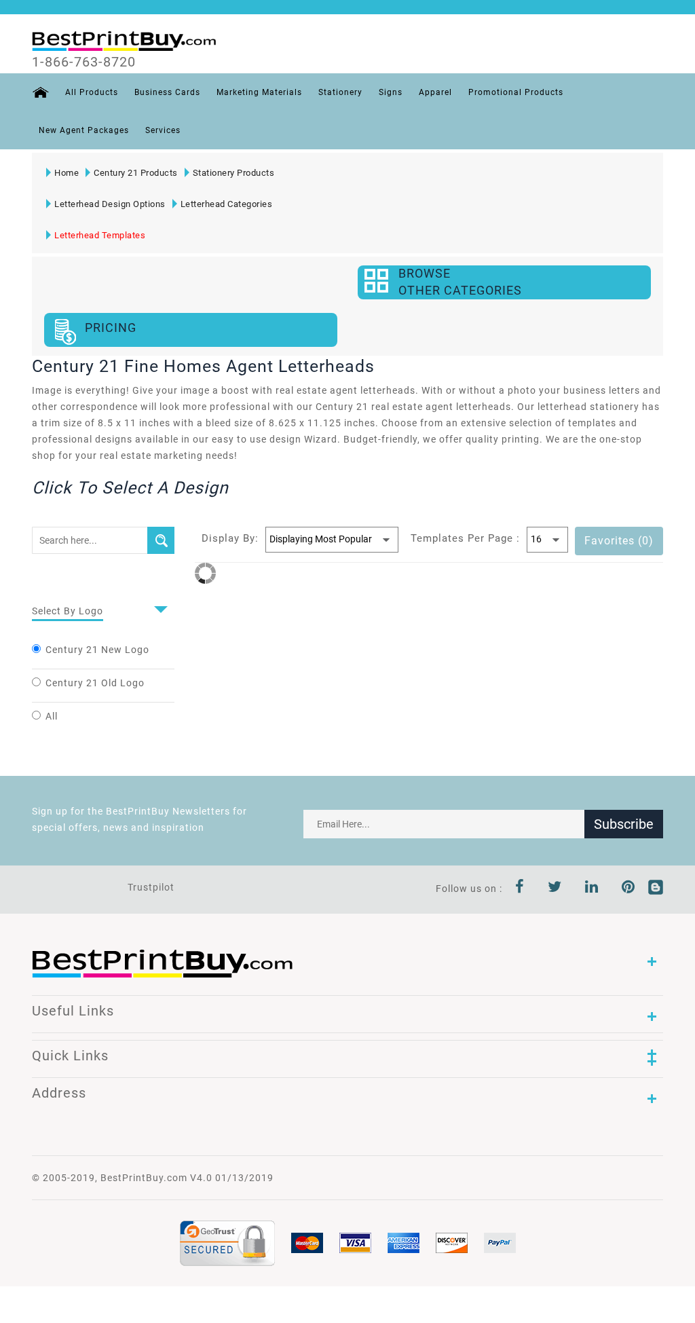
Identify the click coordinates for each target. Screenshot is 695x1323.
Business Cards (167, 92)
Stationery (340, 92)
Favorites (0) (619, 540)
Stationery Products (234, 173)
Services (163, 130)
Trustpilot (151, 887)
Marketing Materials (259, 92)
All (51, 716)
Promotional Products (515, 92)
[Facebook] (520, 888)
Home (66, 173)
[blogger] (655, 888)
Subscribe (624, 824)
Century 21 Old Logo (95, 682)
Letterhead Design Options (110, 204)
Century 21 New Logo (97, 649)
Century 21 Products (136, 173)
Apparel (435, 92)
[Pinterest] (628, 888)
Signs (390, 92)
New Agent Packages (84, 130)
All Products (91, 92)
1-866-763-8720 (84, 62)
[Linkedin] (592, 888)
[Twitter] (555, 888)
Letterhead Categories (227, 204)
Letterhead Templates (99, 235)
